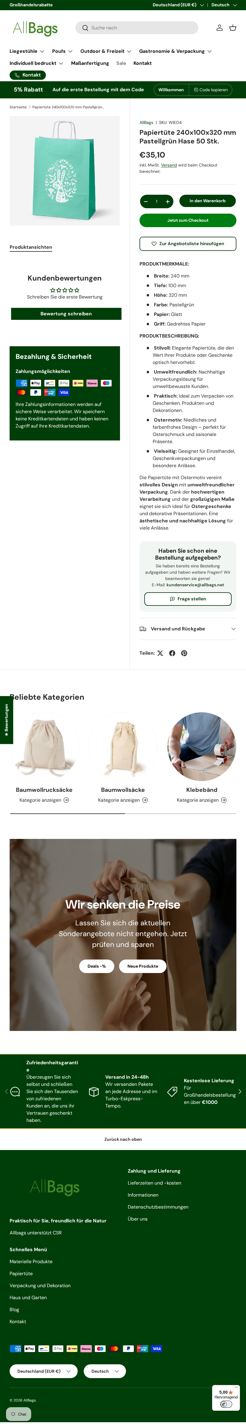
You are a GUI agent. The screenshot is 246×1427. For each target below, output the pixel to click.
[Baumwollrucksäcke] (44, 746)
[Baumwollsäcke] (123, 746)
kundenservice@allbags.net (195, 584)
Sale (121, 63)
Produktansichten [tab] (31, 247)
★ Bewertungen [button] (6, 720)
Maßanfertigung (90, 63)
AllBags (146, 122)
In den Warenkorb (208, 200)
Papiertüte (21, 1273)
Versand (169, 165)
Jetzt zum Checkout (187, 220)
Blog (14, 1309)
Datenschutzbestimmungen (158, 1207)
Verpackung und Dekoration (40, 1285)
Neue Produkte (143, 966)
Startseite (18, 107)
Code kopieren (214, 89)
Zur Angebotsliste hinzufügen (191, 244)
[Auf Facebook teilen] (172, 653)
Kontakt (143, 63)
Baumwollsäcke (123, 790)
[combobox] (136, 27)
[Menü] (236, 1388)
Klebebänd (202, 790)
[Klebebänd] (201, 746)
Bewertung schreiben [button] (66, 314)
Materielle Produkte (31, 1261)
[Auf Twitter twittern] (160, 653)
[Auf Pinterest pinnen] (184, 653)
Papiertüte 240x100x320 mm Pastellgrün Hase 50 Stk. (68, 107)
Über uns (138, 1219)
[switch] (226, 1404)
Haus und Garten (28, 1297)
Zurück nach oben (123, 1139)
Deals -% (97, 966)
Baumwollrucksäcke (44, 790)
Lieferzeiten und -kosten (154, 1183)
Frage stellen (192, 599)
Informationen (143, 1195)
